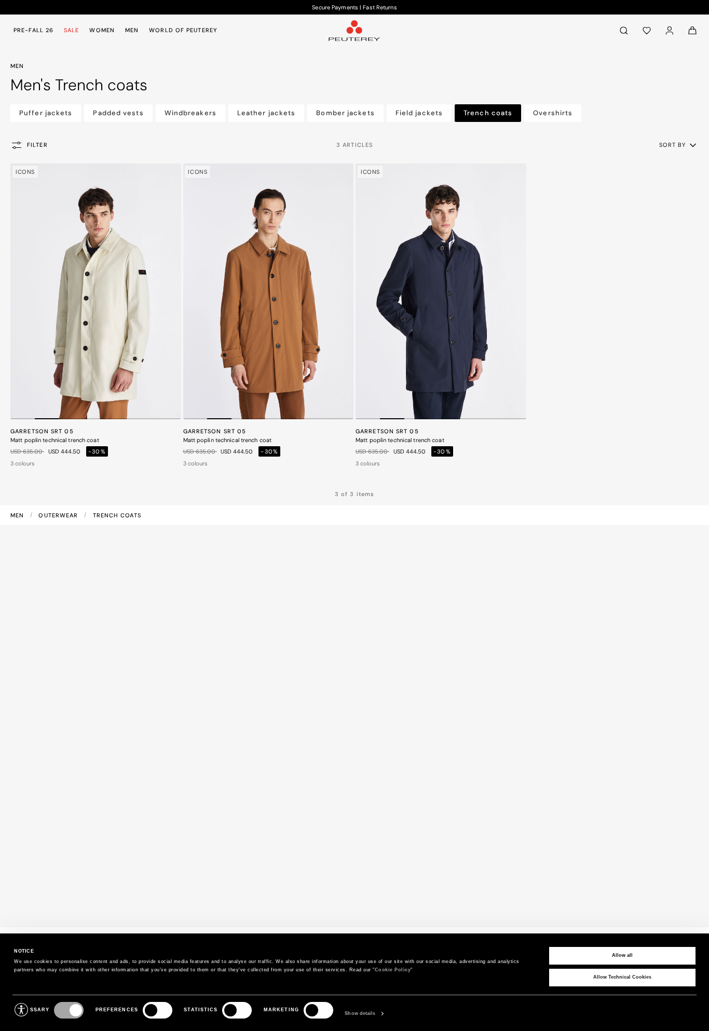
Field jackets (419, 112)
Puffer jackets (45, 112)
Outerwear (59, 515)
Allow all (622, 955)
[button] (679, 144)
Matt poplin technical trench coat (54, 440)
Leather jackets (266, 112)
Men (18, 515)
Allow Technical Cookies (622, 977)
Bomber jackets (345, 112)
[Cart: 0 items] (692, 30)
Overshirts (552, 112)
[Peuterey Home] (354, 30)
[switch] (157, 1010)
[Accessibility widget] (21, 1010)
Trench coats (487, 112)
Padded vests (118, 112)
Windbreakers (190, 112)
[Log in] (669, 30)
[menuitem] (35, 30)
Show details (360, 1013)
